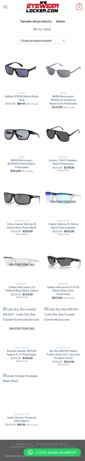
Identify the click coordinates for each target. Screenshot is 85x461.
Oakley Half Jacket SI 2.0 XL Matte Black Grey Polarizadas (63, 291)
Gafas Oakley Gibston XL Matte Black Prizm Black (22, 225)
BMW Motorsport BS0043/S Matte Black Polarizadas (22, 164)
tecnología (48, 446)
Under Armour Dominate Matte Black (21, 419)
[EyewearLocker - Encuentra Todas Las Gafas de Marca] (42, 6)
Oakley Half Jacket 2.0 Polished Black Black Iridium (21, 289)
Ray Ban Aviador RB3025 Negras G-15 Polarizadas (22, 352)
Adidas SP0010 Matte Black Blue (22, 98)
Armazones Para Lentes (52, 444)
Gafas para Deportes (23, 446)
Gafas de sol (24, 444)
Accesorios (68, 446)
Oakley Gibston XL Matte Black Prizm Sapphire (63, 225)
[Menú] (5, 7)
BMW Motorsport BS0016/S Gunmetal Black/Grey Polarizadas (63, 100)
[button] (52, 452)
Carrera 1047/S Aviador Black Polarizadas (63, 162)
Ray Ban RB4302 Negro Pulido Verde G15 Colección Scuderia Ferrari (63, 354)
